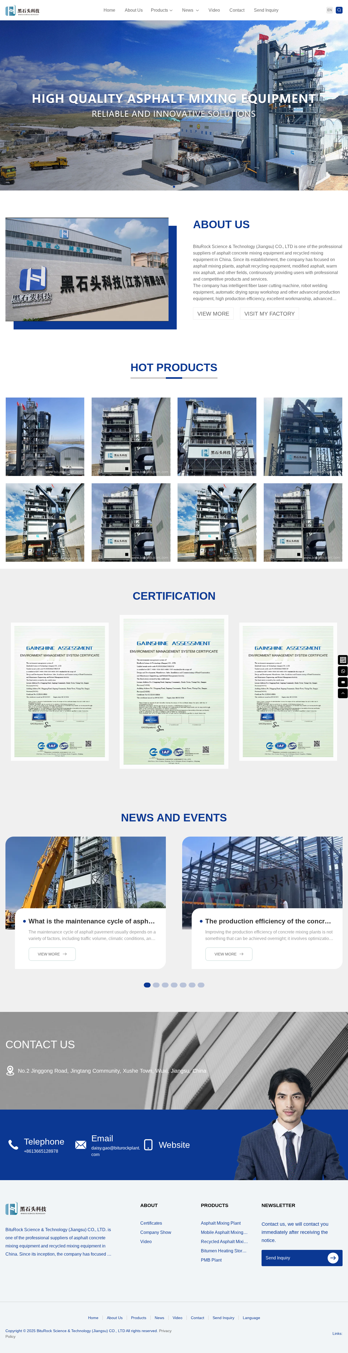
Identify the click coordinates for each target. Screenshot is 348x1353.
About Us (134, 10)
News (187, 10)
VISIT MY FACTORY (269, 314)
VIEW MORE (213, 314)
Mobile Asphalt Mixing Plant (224, 1232)
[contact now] (342, 681)
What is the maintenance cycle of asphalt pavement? (93, 921)
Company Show (155, 1232)
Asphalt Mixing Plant (221, 1223)
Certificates (151, 1223)
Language (251, 1318)
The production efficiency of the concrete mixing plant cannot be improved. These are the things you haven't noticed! (269, 921)
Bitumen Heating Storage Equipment (224, 1251)
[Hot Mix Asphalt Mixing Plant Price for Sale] (45, 437)
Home (109, 10)
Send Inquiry (266, 10)
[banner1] (174, 105)
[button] (174, 187)
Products (159, 10)
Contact (236, 10)
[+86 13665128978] (342, 670)
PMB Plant (211, 1260)
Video (214, 10)
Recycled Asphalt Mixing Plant (224, 1241)
